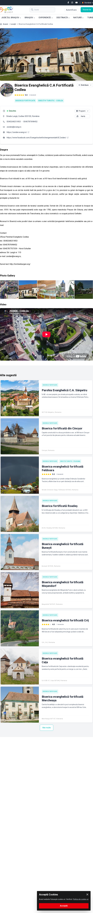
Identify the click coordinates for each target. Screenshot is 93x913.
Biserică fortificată (25, 101)
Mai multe (46, 727)
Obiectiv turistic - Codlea (50, 101)
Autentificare (71, 10)
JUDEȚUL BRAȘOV (10, 17)
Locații (13, 24)
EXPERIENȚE (45, 17)
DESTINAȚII (62, 17)
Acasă (5, 24)
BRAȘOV (29, 17)
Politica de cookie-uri (81, 899)
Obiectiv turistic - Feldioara (70, 461)
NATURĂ (77, 17)
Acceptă (64, 906)
